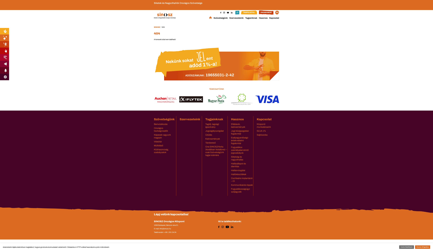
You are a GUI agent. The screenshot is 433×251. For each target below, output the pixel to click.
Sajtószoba (262, 135)
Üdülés (208, 135)
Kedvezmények (212, 139)
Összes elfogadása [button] (422, 247)
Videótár (158, 141)
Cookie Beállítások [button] (407, 247)
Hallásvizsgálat (238, 170)
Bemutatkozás (161, 124)
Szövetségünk (221, 18)
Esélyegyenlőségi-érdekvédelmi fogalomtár (240, 140)
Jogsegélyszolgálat (214, 131)
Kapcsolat (274, 18)
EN (277, 12)
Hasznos (263, 18)
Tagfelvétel (249, 12)
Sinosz (157, 27)
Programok (266, 12)
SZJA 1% (261, 131)
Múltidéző (158, 145)
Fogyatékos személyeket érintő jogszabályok (240, 150)
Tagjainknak (251, 18)
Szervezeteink (236, 18)
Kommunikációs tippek (242, 185)
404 (163, 27)
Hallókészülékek (238, 174)
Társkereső (210, 143)
